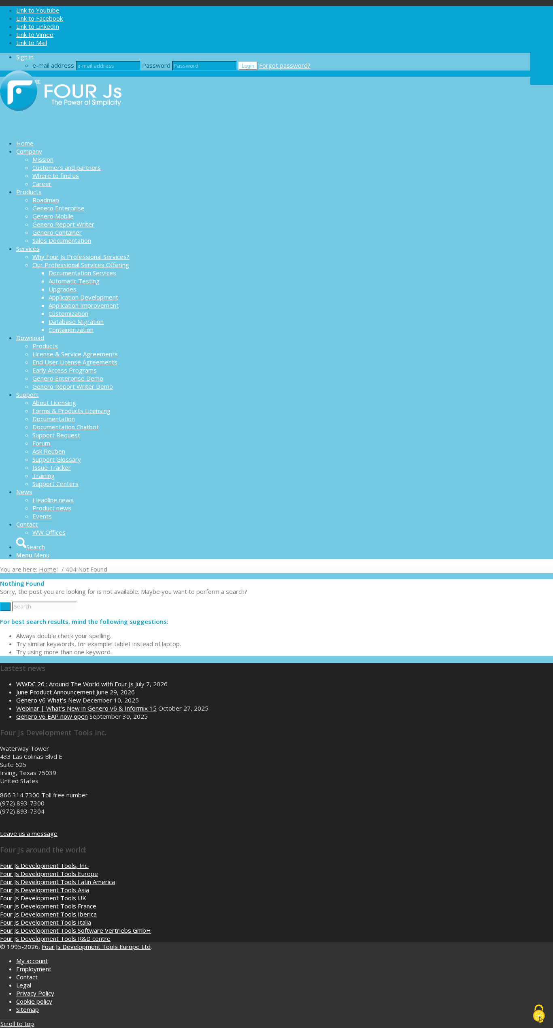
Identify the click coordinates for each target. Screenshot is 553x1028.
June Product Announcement (55, 692)
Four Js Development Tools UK (43, 898)
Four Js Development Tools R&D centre (55, 938)
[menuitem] (273, 143)
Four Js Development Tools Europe (49, 874)
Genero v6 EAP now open (52, 716)
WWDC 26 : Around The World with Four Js (75, 684)
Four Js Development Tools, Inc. (44, 865)
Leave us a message (28, 833)
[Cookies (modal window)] (539, 1014)
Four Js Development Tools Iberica (48, 914)
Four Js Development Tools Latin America (57, 882)
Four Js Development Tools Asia (44, 890)
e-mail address (53, 65)
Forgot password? (285, 65)
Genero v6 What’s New (48, 700)
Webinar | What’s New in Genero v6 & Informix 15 (86, 708)
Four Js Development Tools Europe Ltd (96, 946)
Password (156, 65)
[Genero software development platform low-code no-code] (60, 129)
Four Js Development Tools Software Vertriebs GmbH (75, 930)
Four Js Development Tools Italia (45, 922)
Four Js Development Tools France (48, 906)
